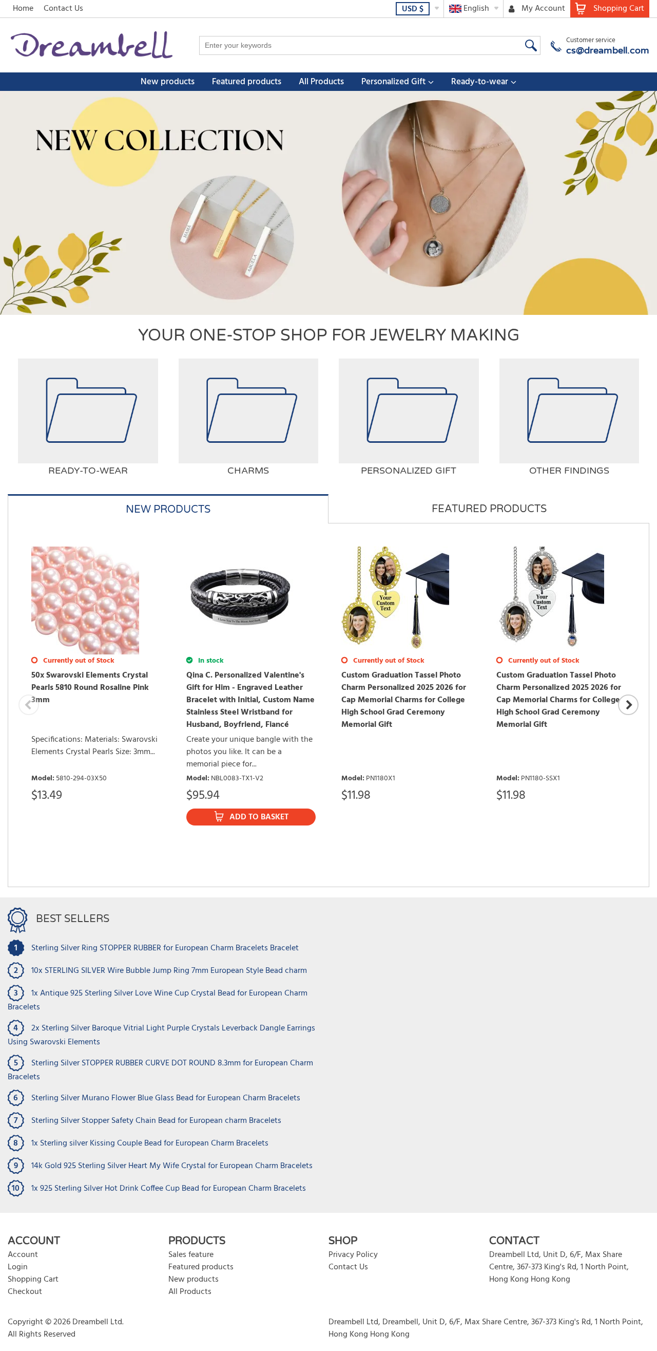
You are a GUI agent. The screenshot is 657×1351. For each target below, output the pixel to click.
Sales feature (191, 1255)
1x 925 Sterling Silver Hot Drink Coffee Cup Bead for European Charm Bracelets (168, 1188)
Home (23, 8)
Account (23, 1255)
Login (18, 1267)
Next (628, 705)
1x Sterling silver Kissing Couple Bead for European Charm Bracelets (149, 1143)
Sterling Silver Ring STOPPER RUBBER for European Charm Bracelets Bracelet (165, 948)
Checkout (25, 1292)
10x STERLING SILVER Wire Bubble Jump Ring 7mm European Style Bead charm (169, 971)
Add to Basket (258, 817)
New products (168, 82)
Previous (28, 705)
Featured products (246, 82)
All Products (321, 82)
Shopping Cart (33, 1279)
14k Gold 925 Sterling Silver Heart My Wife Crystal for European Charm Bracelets (172, 1166)
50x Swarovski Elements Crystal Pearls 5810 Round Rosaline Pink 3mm (90, 688)
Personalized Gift (393, 82)
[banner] (328, 203)
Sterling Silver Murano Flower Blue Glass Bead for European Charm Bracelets (165, 1098)
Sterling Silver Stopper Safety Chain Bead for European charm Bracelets (156, 1121)
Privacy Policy (353, 1255)
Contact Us (63, 8)
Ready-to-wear (479, 82)
